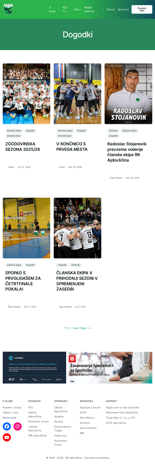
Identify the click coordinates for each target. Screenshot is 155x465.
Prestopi (113, 130)
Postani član (142, 9)
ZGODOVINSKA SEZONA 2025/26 (22, 146)
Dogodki (30, 130)
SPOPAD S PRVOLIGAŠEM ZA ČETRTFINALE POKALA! (23, 281)
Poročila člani (13, 136)
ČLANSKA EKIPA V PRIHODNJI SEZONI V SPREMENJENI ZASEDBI (77, 281)
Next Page (82, 328)
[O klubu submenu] (59, 9)
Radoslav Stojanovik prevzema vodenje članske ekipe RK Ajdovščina (126, 152)
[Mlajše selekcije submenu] (103, 9)
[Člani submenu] (81, 9)
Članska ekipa (14, 130)
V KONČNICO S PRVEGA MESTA (72, 146)
